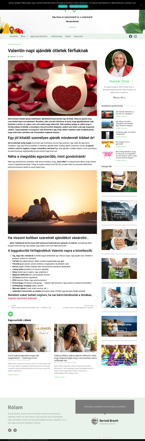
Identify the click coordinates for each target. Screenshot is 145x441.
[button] (113, 198)
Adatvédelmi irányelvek (78, 6)
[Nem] (141, 5)
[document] (72, 220)
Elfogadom (63, 6)
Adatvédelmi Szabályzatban (101, 230)
